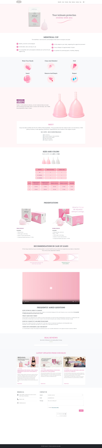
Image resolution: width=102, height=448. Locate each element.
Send (81, 410)
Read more (19, 383)
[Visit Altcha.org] (65, 413)
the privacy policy (55, 407)
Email (41, 397)
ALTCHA (65, 415)
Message (41, 400)
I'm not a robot (62, 413)
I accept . (54, 407)
